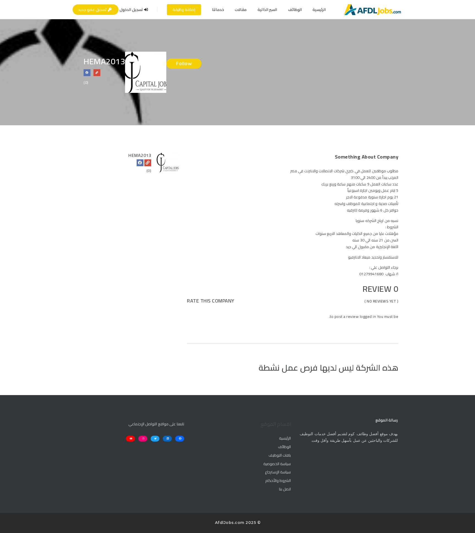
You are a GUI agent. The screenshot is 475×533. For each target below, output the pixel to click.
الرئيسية (319, 9)
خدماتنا (218, 9)
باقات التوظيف (280, 455)
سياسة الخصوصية (277, 464)
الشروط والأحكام (278, 481)
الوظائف (295, 9)
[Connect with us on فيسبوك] (87, 72)
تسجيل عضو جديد (93, 9)
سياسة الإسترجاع (278, 472)
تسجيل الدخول (132, 9)
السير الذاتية (267, 9)
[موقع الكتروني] (147, 162)
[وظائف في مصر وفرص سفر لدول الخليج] (372, 9)
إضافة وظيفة (184, 9)
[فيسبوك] (140, 162)
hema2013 (139, 155)
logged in (368, 316)
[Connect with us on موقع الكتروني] (96, 72)
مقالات (241, 9)
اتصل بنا (285, 489)
